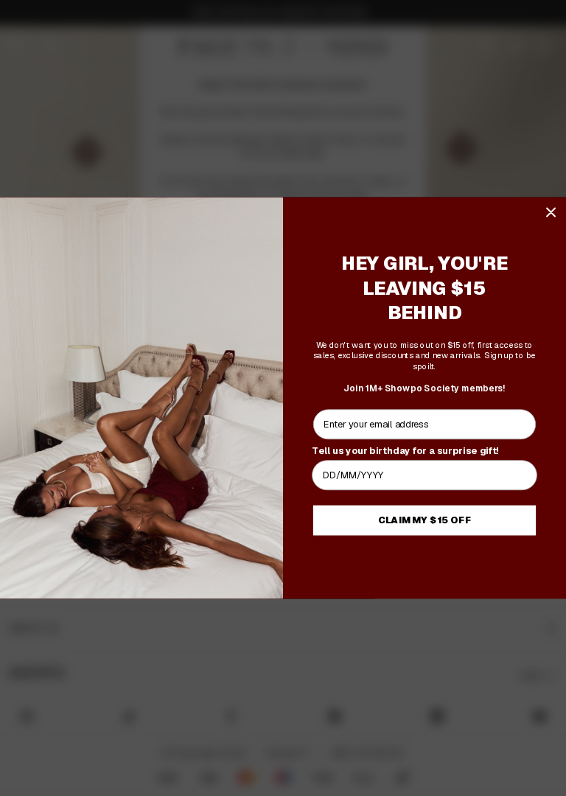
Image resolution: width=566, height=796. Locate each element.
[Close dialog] (551, 212)
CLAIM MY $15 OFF (425, 520)
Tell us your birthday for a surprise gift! (405, 450)
